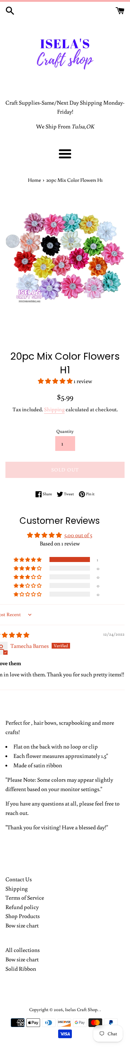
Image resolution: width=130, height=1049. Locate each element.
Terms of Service (24, 897)
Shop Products (22, 915)
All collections (22, 949)
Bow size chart (22, 925)
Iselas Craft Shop (81, 1009)
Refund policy (22, 906)
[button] (56, 381)
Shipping (54, 409)
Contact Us (18, 879)
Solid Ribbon (20, 968)
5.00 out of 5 (78, 535)
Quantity (65, 431)
